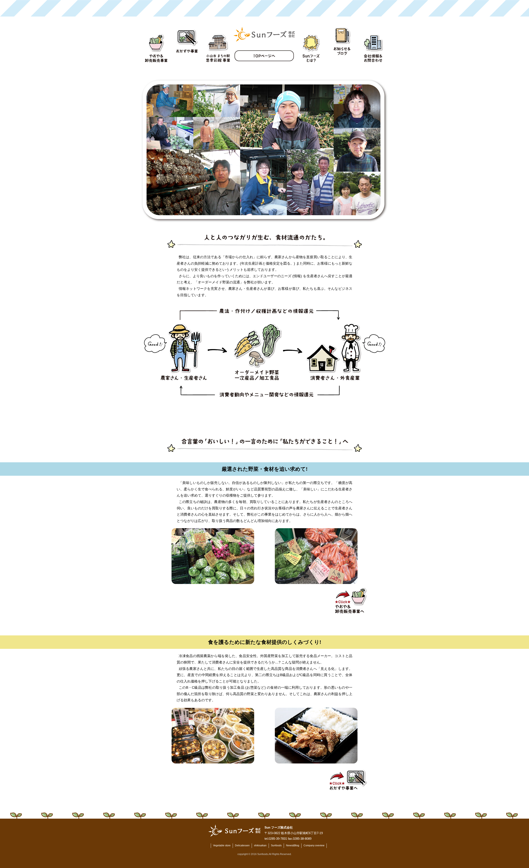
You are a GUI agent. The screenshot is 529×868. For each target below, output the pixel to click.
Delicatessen (242, 845)
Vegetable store (222, 845)
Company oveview (314, 845)
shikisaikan (260, 845)
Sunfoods (276, 845)
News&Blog (292, 845)
